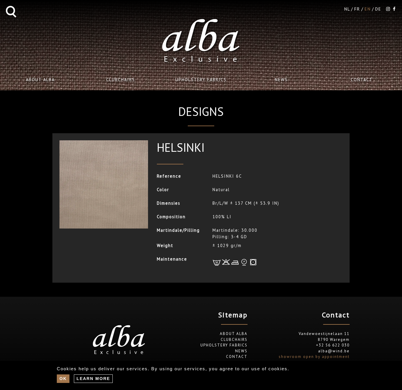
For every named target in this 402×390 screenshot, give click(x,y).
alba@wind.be (334, 351)
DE (378, 9)
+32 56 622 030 (333, 345)
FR (357, 9)
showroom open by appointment (314, 356)
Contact (362, 79)
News (281, 79)
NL (347, 9)
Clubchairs (120, 79)
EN (368, 9)
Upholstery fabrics (201, 79)
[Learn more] (93, 378)
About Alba (40, 79)
